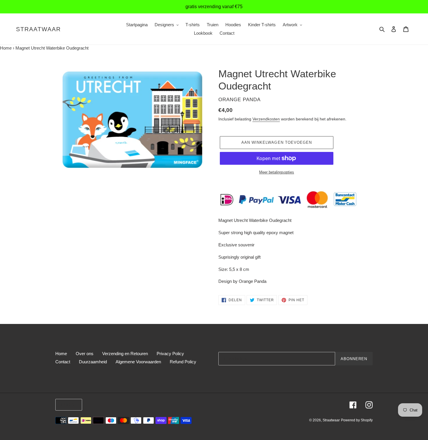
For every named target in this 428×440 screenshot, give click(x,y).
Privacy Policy (170, 353)
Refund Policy (183, 361)
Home (6, 47)
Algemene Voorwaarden (138, 361)
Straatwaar (38, 29)
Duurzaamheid (93, 361)
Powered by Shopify (357, 420)
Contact (62, 361)
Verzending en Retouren (125, 353)
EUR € (67, 404)
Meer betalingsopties (276, 172)
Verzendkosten (266, 119)
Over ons (84, 353)
